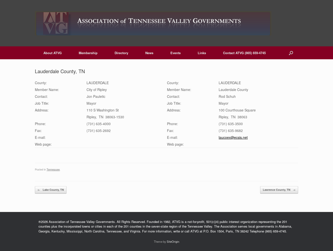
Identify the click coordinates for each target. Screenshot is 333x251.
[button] (291, 52)
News (149, 52)
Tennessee (53, 169)
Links (202, 52)
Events (175, 52)
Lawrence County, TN (279, 189)
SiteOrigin (173, 241)
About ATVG (52, 52)
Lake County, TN (51, 189)
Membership (88, 52)
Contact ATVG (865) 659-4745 (244, 52)
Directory (121, 52)
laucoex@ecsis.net (233, 137)
